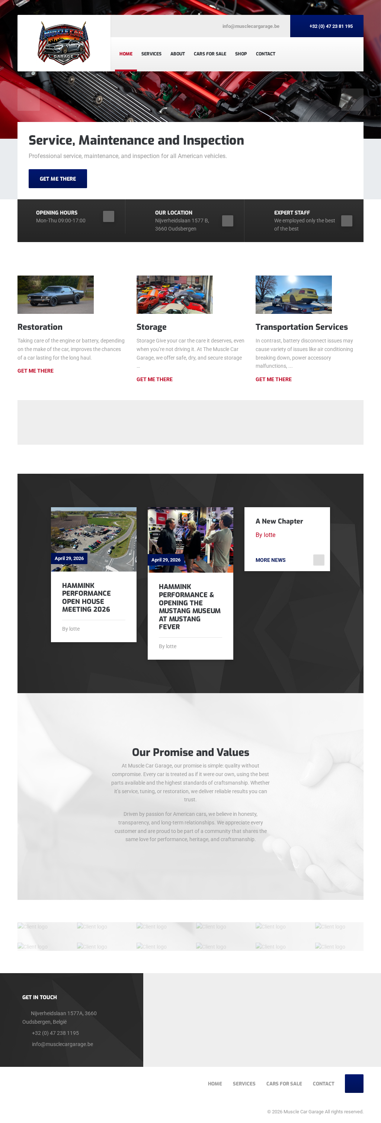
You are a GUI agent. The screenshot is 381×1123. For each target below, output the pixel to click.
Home (125, 54)
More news (271, 560)
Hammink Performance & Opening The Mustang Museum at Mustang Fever (190, 606)
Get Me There (35, 371)
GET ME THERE (58, 179)
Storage (152, 327)
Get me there (155, 379)
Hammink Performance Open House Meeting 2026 (86, 597)
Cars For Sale (210, 54)
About (177, 54)
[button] (28, 100)
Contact (265, 54)
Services (151, 54)
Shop (241, 54)
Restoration (40, 327)
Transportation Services (302, 327)
